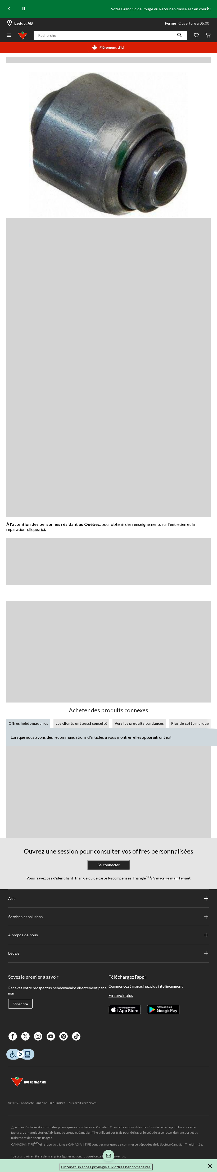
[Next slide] (208, 9)
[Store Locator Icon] (9, 23)
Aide (12, 898)
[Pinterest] (63, 1036)
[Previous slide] (9, 9)
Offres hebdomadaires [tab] (28, 723)
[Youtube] (51, 1036)
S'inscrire (20, 1004)
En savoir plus (120, 995)
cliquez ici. (36, 529)
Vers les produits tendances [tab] (139, 723)
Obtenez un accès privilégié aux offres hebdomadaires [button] (106, 1167)
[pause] (23, 9)
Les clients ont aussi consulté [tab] (81, 723)
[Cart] (208, 36)
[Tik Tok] (76, 1036)
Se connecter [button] (108, 865)
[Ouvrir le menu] (9, 35)
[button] (180, 35)
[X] (25, 1036)
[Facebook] (12, 1036)
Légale (14, 953)
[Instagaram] (38, 1036)
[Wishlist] (196, 36)
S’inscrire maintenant (171, 878)
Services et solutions (25, 917)
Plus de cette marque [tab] (190, 723)
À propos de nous (23, 935)
